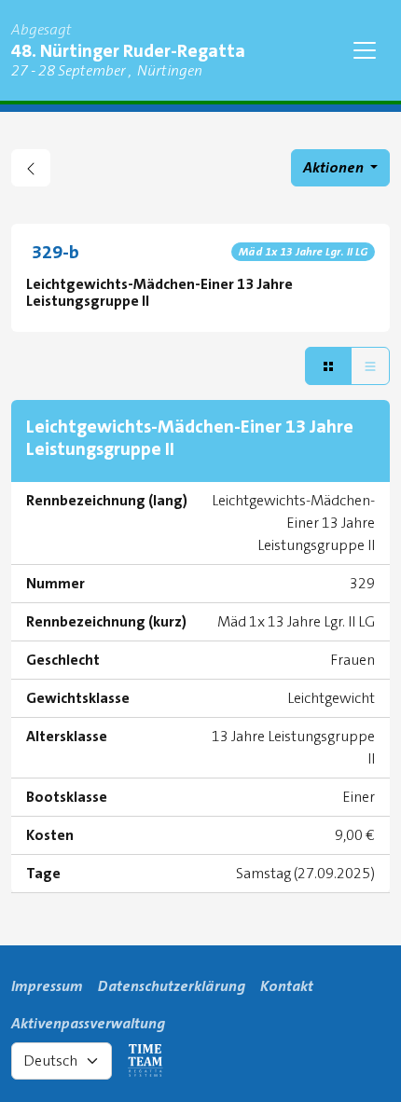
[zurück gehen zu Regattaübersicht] (30, 167)
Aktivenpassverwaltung (88, 1023)
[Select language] (61, 1061)
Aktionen (334, 167)
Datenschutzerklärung (171, 986)
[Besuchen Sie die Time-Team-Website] (145, 1061)
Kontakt (286, 986)
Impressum (47, 986)
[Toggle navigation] (364, 50)
